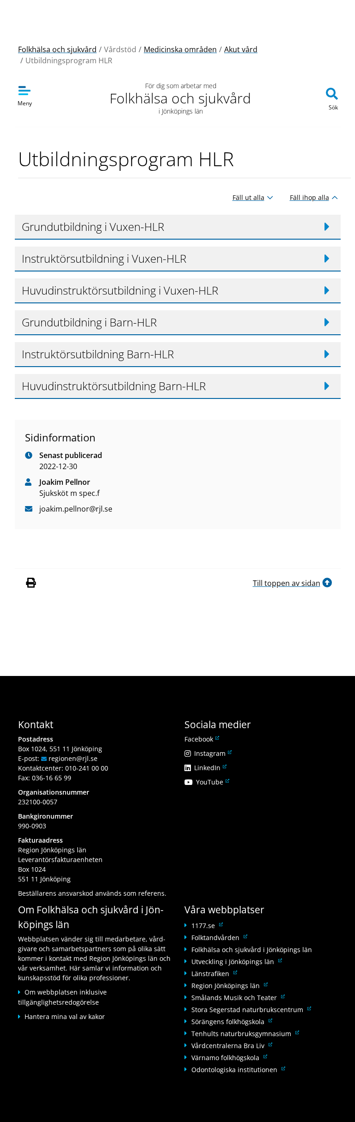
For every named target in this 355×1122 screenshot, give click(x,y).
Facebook (201, 739)
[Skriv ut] (32, 583)
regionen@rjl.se (73, 758)
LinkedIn (209, 767)
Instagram (212, 753)
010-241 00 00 (86, 768)
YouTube (212, 782)
